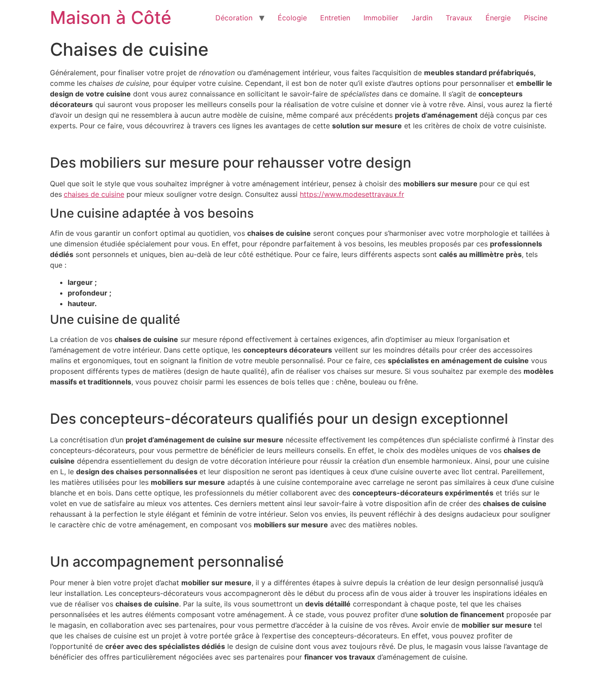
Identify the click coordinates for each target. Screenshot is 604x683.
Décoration (233, 17)
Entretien (335, 17)
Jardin (422, 17)
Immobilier (380, 17)
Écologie (292, 17)
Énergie (498, 17)
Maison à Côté (111, 17)
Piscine (535, 17)
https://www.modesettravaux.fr (352, 194)
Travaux (459, 17)
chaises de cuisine (94, 194)
